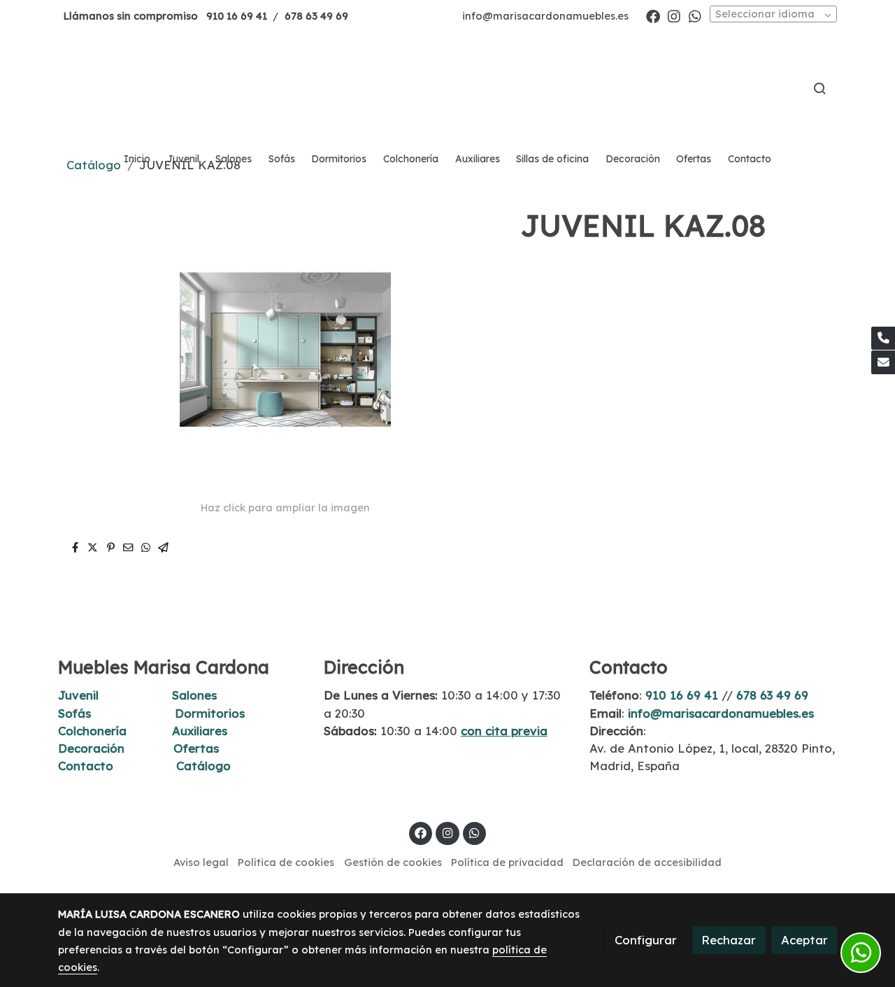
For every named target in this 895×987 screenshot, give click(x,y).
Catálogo (203, 765)
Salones (194, 695)
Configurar (646, 939)
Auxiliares (199, 730)
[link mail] (883, 362)
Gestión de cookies (393, 862)
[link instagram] (674, 15)
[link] (447, 88)
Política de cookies (286, 862)
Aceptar (804, 939)
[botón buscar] (819, 88)
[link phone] (883, 338)
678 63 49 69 (316, 15)
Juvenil (78, 695)
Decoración (91, 748)
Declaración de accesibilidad (647, 862)
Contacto (85, 765)
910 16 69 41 (236, 15)
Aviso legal (201, 862)
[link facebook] (653, 15)
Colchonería (92, 730)
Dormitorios (210, 713)
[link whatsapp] (695, 15)
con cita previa (504, 730)
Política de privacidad (507, 862)
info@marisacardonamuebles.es (545, 15)
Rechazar (728, 939)
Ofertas (196, 748)
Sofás (74, 713)
